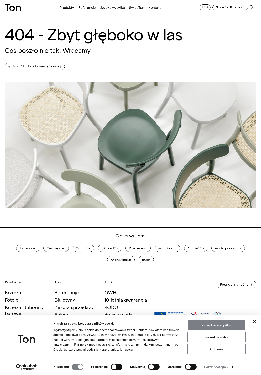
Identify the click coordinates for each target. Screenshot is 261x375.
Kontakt (154, 7)
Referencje (87, 7)
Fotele (12, 299)
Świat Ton (136, 7)
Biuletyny (65, 299)
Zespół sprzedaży (74, 307)
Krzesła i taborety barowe (24, 310)
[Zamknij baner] (254, 321)
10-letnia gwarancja (125, 299)
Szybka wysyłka (112, 7)
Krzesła (13, 292)
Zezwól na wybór (217, 337)
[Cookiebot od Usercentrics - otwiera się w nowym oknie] (26, 367)
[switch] (116, 367)
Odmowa (216, 349)
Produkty (67, 7)
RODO (111, 307)
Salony (62, 314)
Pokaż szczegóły (216, 367)
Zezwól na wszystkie (216, 325)
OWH (110, 292)
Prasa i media (119, 314)
